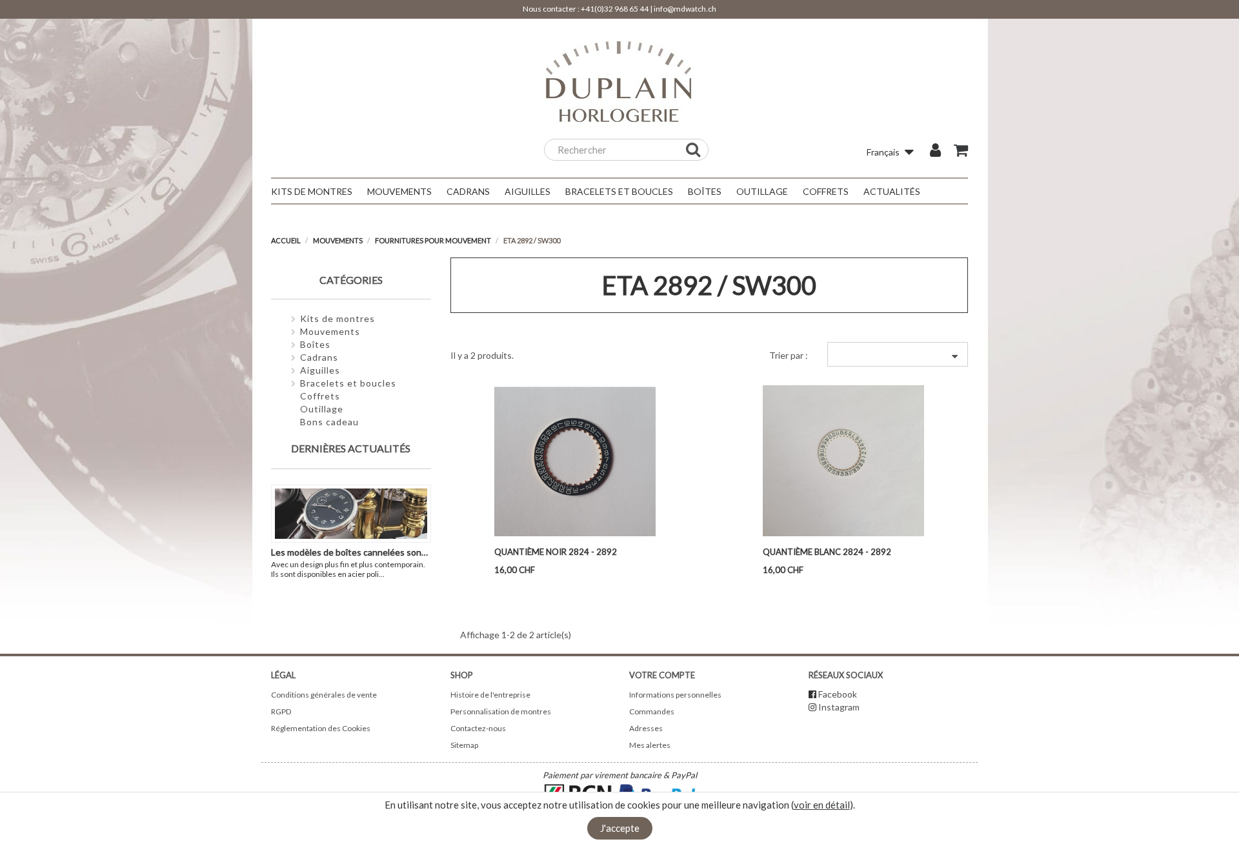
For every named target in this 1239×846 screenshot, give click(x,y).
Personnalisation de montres (500, 711)
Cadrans (319, 357)
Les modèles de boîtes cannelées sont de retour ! (370, 552)
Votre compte (662, 675)
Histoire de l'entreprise (490, 695)
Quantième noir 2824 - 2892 (555, 552)
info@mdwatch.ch (685, 9)
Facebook (837, 694)
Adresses (646, 728)
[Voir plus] (391, 574)
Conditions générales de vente (324, 695)
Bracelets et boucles (348, 383)
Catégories (351, 280)
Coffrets (320, 395)
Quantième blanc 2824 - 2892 (827, 552)
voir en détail (822, 805)
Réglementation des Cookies (320, 728)
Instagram (839, 706)
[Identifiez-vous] (935, 151)
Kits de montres (337, 318)
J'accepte (620, 828)
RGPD (281, 711)
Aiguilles (320, 370)
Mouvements (330, 331)
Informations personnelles (675, 695)
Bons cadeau (329, 421)
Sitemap (464, 745)
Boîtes (315, 344)
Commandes (651, 711)
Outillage (321, 408)
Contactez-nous (478, 728)
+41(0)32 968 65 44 (615, 9)
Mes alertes (649, 745)
